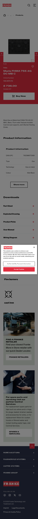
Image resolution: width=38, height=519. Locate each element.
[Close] (34, 247)
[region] (19, 259)
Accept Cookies (19, 269)
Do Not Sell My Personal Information (19, 263)
